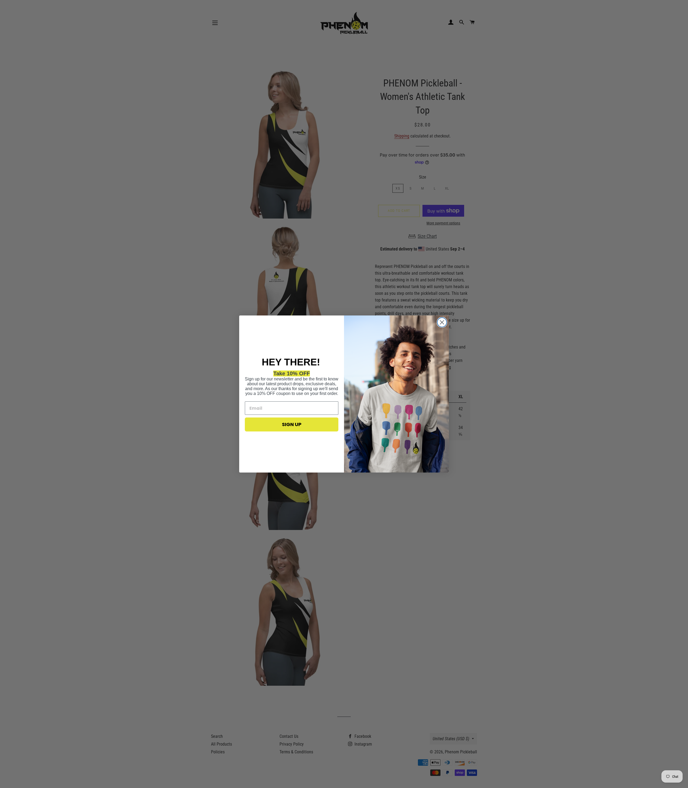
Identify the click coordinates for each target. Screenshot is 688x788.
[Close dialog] (442, 322)
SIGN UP (292, 424)
